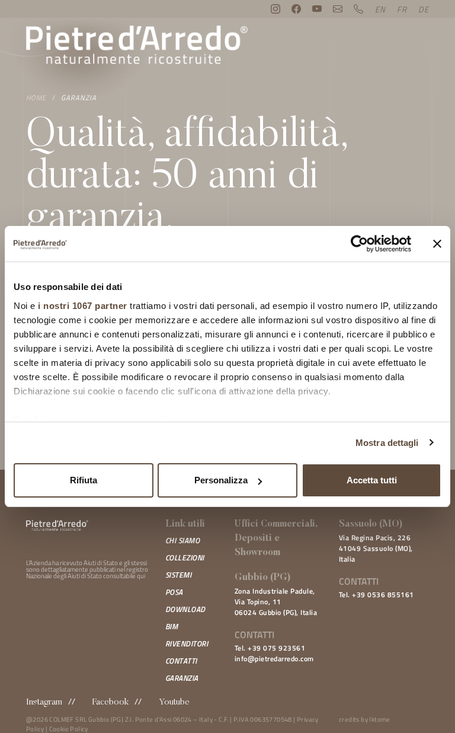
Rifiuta (83, 480)
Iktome (379, 719)
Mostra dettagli (387, 443)
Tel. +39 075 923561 (270, 648)
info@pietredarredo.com (274, 658)
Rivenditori (187, 643)
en (380, 9)
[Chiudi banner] (437, 244)
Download (185, 609)
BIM (171, 626)
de (423, 9)
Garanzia (79, 97)
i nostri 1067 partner (82, 306)
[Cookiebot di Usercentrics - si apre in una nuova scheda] (359, 244)
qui (141, 576)
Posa (174, 592)
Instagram (44, 702)
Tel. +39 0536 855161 (376, 594)
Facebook (110, 702)
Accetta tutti (372, 480)
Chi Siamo (182, 540)
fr (402, 9)
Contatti (181, 661)
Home (36, 97)
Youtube (174, 702)
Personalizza (221, 480)
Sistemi (178, 575)
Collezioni (184, 557)
